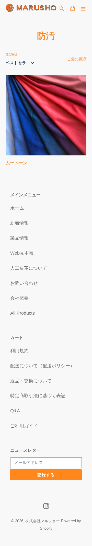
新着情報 (19, 222)
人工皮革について (28, 268)
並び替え (12, 54)
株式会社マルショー (42, 521)
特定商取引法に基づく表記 (37, 395)
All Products (22, 313)
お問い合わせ (24, 283)
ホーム (17, 208)
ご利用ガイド (24, 425)
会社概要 (19, 298)
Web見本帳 (21, 253)
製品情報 (19, 238)
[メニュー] (83, 8)
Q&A (15, 410)
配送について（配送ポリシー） (42, 365)
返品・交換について (31, 380)
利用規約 (19, 350)
